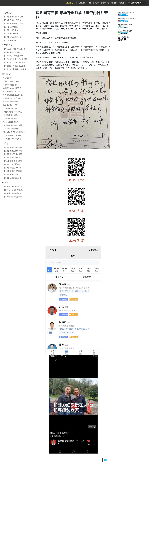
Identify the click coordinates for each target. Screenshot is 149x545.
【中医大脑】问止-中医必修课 (14, 49)
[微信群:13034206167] (123, 28)
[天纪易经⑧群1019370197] (123, 22)
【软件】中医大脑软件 (11, 52)
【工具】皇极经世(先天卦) (12, 37)
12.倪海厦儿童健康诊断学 (12, 125)
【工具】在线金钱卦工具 (12, 20)
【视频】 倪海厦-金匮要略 (12, 161)
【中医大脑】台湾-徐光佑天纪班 (15, 59)
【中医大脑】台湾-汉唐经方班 (14, 62)
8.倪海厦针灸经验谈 (10, 102)
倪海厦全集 (80, 3)
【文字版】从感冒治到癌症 (13, 186)
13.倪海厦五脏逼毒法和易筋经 (14, 132)
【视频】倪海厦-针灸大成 (12, 147)
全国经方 (69, 3)
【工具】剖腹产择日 (10, 33)
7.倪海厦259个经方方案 (11, 98)
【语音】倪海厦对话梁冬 (12, 168)
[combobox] (137, 3)
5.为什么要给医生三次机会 (13, 95)
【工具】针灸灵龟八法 (11, 30)
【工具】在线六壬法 (10, 27)
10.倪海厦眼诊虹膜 (10, 108)
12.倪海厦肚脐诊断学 (11, 122)
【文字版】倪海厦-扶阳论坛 (13, 190)
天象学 (122, 3)
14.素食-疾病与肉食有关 (12, 135)
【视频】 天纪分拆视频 (11, 164)
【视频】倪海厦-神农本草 (12, 154)
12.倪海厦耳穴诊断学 (11, 118)
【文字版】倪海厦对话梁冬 (13, 197)
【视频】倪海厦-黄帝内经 (12, 151)
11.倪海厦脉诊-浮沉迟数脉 (12, 112)
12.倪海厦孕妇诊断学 (11, 129)
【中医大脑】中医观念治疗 (13, 56)
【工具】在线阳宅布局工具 (13, 23)
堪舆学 (114, 3)
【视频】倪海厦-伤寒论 (11, 157)
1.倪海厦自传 (8, 78)
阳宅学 (96, 3)
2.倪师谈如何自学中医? (11, 81)
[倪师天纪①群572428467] (123, 34)
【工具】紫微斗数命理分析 (13, 17)
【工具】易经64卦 (10, 40)
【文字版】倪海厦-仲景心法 (13, 193)
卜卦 (89, 3)
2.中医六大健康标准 (10, 85)
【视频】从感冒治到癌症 (12, 178)
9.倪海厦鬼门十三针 (10, 105)
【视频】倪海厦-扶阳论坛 (12, 171)
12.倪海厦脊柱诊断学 (11, 115)
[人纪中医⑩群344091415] (123, 15)
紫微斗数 (105, 3)
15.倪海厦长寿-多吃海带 (12, 139)
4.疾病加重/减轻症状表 (11, 91)
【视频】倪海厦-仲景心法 (12, 174)
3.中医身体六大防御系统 (12, 88)
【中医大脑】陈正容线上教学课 (14, 69)
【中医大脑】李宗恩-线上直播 (14, 66)
